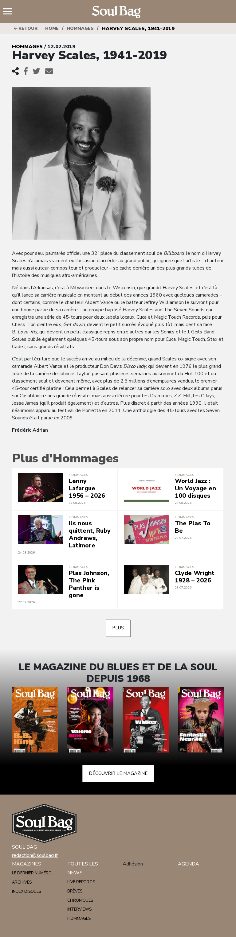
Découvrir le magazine (118, 773)
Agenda (188, 864)
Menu (10, 12)
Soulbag (118, 12)
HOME (52, 28)
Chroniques (80, 900)
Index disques (26, 891)
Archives (22, 882)
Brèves (74, 891)
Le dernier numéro (32, 873)
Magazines (26, 864)
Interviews (79, 909)
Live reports (81, 882)
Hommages (80, 28)
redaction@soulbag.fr (35, 855)
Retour (27, 28)
